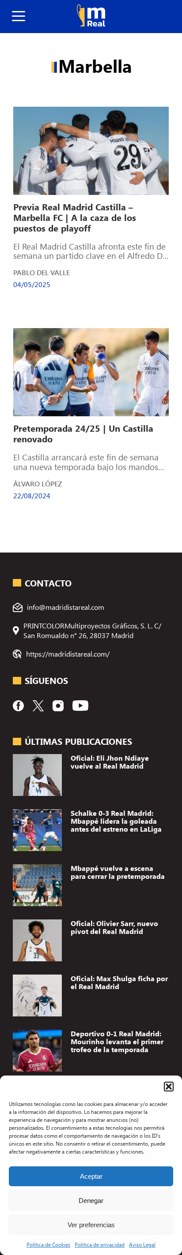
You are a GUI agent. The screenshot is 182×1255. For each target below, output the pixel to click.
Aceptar (91, 1176)
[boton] (18, 16)
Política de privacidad (100, 1244)
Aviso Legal (142, 1244)
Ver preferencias (91, 1225)
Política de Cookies (48, 1244)
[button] (168, 1086)
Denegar (91, 1200)
